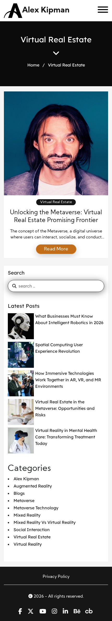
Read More (56, 249)
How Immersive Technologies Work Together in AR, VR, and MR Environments (68, 380)
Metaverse (24, 500)
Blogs (19, 493)
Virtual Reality (28, 544)
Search (16, 273)
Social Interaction (32, 529)
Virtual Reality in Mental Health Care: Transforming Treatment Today (66, 437)
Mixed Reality (27, 515)
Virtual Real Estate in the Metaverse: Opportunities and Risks (65, 408)
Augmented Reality (33, 486)
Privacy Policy (56, 577)
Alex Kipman (46, 10)
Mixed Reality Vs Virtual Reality (45, 522)
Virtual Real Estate (56, 202)
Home (33, 65)
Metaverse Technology (36, 507)
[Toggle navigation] (101, 11)
